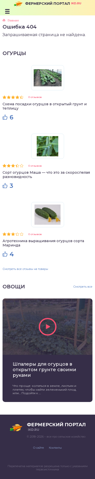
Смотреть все (82, 286)
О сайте (38, 447)
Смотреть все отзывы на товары (25, 269)
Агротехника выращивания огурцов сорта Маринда (43, 243)
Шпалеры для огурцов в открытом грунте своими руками (44, 369)
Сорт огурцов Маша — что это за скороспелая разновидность (46, 174)
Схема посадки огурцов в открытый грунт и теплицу (45, 106)
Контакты (55, 447)
